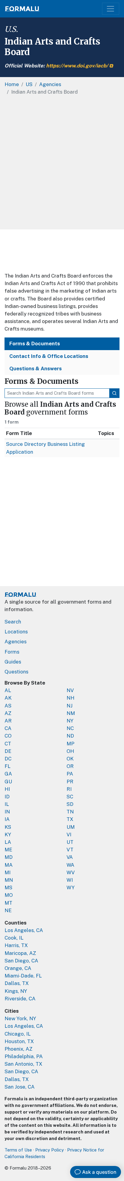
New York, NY (20, 1018)
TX (70, 819)
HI (7, 789)
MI (8, 872)
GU (8, 782)
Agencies (15, 642)
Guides (13, 662)
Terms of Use (18, 1149)
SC (70, 797)
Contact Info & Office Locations (48, 356)
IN (7, 812)
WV (71, 872)
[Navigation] (110, 9)
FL (8, 766)
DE (8, 751)
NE (8, 910)
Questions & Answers (35, 368)
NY (70, 721)
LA (8, 842)
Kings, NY (16, 991)
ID (7, 797)
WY (71, 887)
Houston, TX (19, 1041)
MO (9, 895)
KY (8, 834)
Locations (16, 632)
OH (70, 751)
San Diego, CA (21, 961)
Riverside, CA (20, 999)
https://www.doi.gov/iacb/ (77, 66)
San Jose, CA (20, 1087)
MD (9, 857)
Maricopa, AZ (20, 953)
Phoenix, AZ (19, 1049)
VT (70, 850)
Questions (16, 672)
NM (71, 713)
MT (8, 903)
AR (8, 721)
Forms (12, 652)
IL (7, 804)
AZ (8, 713)
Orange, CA (18, 968)
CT (8, 744)
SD (70, 804)
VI (69, 834)
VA (70, 857)
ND (70, 736)
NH (70, 698)
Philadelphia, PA (24, 1056)
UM (71, 827)
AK (8, 698)
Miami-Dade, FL (23, 976)
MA (9, 865)
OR (70, 766)
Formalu (22, 9)
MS (8, 887)
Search (13, 622)
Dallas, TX (17, 983)
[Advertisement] (62, 164)
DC (8, 759)
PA (70, 774)
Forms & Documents (34, 343)
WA (70, 865)
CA (8, 728)
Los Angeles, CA (24, 930)
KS (8, 827)
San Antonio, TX (23, 1064)
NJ (70, 706)
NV (70, 690)
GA (8, 774)
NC (70, 728)
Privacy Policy (49, 1149)
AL (8, 690)
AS (8, 706)
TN (70, 812)
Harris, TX (16, 945)
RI (69, 789)
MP (70, 744)
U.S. (11, 29)
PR (70, 782)
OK (70, 759)
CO (8, 736)
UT (70, 842)
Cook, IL (14, 938)
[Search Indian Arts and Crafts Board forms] (114, 393)
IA (7, 819)
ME (8, 850)
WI (70, 880)
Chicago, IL (18, 1034)
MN (9, 880)
